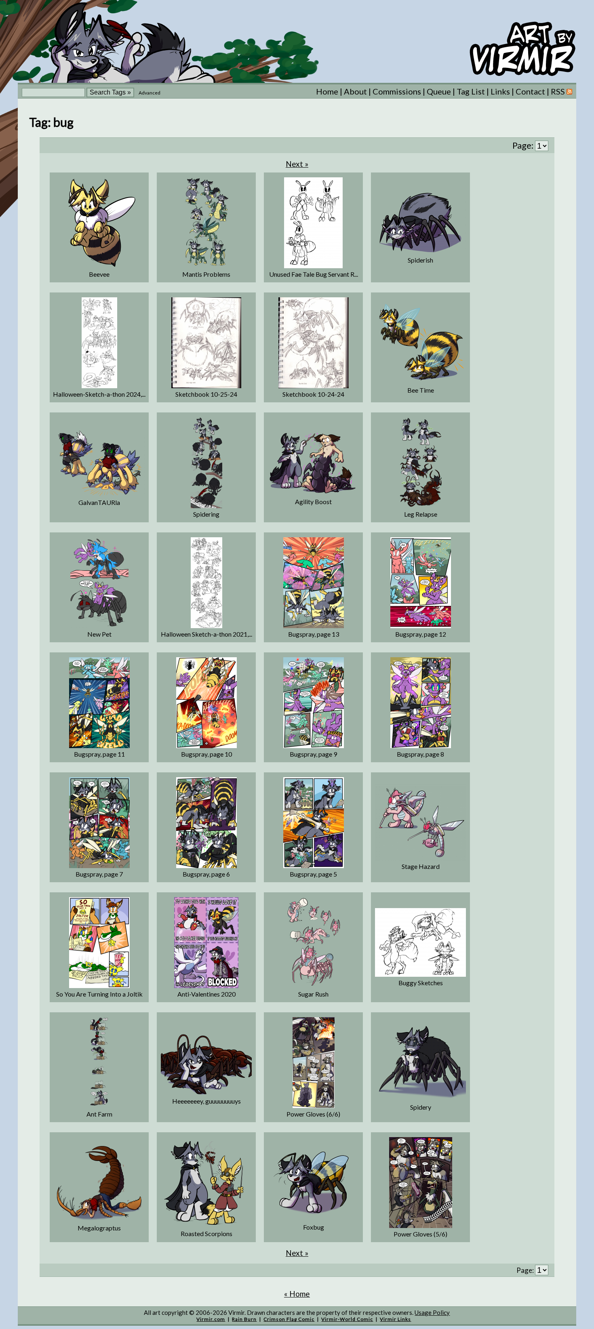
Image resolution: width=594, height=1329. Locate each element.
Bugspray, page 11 (99, 754)
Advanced (149, 93)
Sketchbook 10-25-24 (206, 394)
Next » (297, 163)
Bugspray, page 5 (313, 874)
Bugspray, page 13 (313, 634)
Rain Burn (244, 1319)
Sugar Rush (313, 994)
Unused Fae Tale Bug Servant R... (313, 274)
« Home (297, 1293)
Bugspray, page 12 (420, 634)
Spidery (420, 1107)
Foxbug (313, 1227)
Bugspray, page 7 (99, 874)
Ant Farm (99, 1114)
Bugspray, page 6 (206, 874)
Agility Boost (313, 501)
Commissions (397, 91)
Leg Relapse (420, 514)
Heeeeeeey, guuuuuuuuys (206, 1101)
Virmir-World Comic (347, 1319)
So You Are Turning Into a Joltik (99, 994)
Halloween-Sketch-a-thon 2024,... (99, 394)
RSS (559, 91)
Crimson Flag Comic (288, 1319)
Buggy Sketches (420, 982)
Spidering (206, 514)
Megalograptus (99, 1228)
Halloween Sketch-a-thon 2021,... (206, 634)
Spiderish (420, 260)
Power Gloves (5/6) (420, 1234)
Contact (530, 91)
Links (500, 91)
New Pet (99, 634)
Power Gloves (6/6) (313, 1114)
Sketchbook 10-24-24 (313, 394)
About (355, 91)
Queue (439, 91)
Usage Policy (432, 1312)
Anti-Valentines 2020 (206, 994)
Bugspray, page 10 (206, 754)
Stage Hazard (421, 866)
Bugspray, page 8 (420, 754)
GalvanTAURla (99, 502)
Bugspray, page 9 (313, 754)
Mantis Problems (206, 274)
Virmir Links (395, 1319)
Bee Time (420, 390)
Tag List (471, 91)
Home (327, 91)
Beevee (99, 274)
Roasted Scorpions (206, 1233)
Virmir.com (210, 1319)
